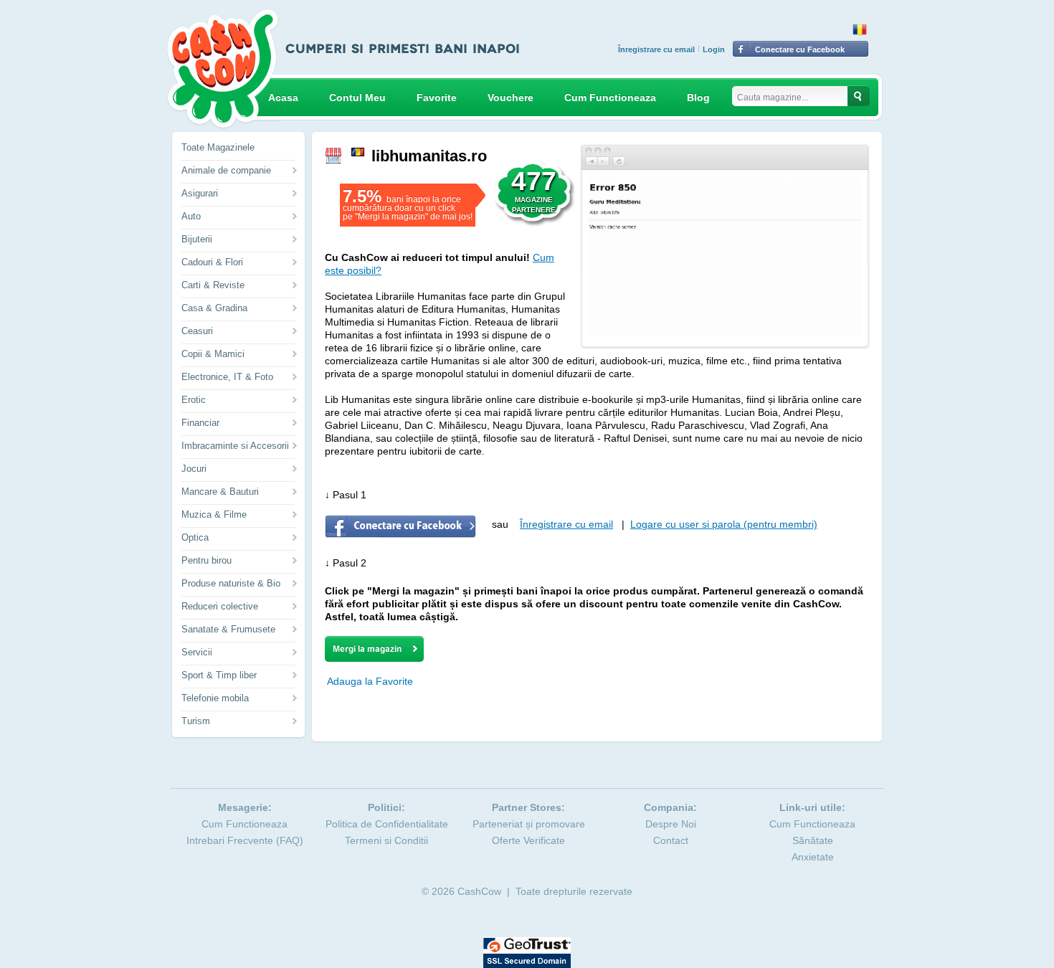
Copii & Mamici (212, 353)
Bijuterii (196, 239)
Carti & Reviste (212, 285)
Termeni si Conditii (386, 840)
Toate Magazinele (218, 147)
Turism (195, 721)
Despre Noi (670, 824)
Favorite (437, 97)
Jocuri (193, 468)
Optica (195, 537)
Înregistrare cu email (656, 49)
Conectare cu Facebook (800, 49)
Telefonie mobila (215, 698)
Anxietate (813, 857)
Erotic (193, 399)
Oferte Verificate (528, 840)
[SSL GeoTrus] (527, 943)
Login (714, 49)
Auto (191, 216)
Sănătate (812, 840)
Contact (670, 840)
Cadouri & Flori (212, 262)
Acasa (283, 97)
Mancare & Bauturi (220, 491)
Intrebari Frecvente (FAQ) (244, 840)
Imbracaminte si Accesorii (235, 445)
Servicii (196, 652)
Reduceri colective (219, 606)
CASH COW (223, 69)
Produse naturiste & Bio (230, 583)
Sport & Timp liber (219, 675)
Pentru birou (206, 560)
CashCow (479, 891)
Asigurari (199, 193)
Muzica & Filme (214, 514)
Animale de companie (226, 170)
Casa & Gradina (214, 308)
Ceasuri (197, 331)
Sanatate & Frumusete (228, 629)
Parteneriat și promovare (529, 824)
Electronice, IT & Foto (227, 376)
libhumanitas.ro (429, 156)
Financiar (200, 422)
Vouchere (510, 97)
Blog (698, 97)
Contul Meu (357, 97)
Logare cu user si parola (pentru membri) (723, 524)
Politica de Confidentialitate (387, 824)
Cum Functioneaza (610, 97)
